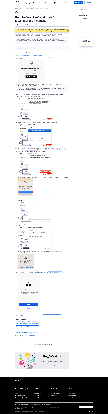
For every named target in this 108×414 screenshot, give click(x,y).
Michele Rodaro (32, 346)
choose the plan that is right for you (54, 272)
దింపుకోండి (36, 388)
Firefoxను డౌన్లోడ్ (78, 2)
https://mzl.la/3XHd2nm (30, 335)
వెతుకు (92, 9)
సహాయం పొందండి (72, 397)
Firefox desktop (37, 391)
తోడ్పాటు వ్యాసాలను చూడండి (30, 2)
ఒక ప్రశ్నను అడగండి (56, 2)
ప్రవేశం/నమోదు (88, 2)
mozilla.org (17, 411)
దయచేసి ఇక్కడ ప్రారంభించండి (52, 30)
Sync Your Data (72, 395)
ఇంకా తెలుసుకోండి (52, 366)
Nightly (53, 395)
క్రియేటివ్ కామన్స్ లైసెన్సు (54, 407)
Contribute (65, 2)
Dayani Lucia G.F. (51, 346)
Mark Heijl (40, 346)
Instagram (92, 411)
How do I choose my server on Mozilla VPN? (26, 332)
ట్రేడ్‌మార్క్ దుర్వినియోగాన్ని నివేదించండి (22, 388)
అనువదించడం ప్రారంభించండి (60, 29)
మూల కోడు (17, 391)
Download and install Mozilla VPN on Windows (27, 325)
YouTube (89, 411)
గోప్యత (31, 411)
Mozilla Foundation (45, 404)
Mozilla (18, 380)
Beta (52, 391)
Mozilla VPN (21, 8)
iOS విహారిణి (36, 395)
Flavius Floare (57, 346)
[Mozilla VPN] (16, 13)
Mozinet (36, 346)
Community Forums (44, 2)
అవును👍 (83, 44)
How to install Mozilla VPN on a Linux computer (27, 326)
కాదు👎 (89, 44)
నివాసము (16, 8)
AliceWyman (26, 346)
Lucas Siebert (45, 346)
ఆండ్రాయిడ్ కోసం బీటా (55, 393)
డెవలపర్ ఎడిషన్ (54, 388)
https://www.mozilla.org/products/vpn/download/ (31, 55)
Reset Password (72, 393)
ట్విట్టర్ (16, 393)
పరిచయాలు (41, 411)
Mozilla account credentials (55, 271)
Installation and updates (30, 8)
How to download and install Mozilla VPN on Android (29, 323)
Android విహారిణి (37, 393)
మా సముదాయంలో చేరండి (20, 395)
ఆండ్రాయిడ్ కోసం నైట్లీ (55, 397)
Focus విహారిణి (37, 397)
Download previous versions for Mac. (51, 48)
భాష (79, 404)
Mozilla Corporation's (23, 404)
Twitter (87, 411)
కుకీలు (36, 411)
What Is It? (71, 391)
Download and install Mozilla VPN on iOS (26, 321)
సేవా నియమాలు (25, 411)
